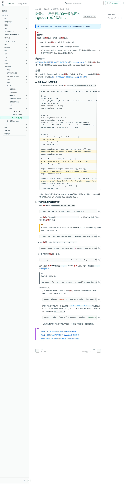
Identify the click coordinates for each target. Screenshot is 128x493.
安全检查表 (13, 89)
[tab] (10, 3)
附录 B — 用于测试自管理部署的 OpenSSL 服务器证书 (60, 335)
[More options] (94, 16)
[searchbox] (84, 3)
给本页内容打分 (112, 14)
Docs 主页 (38, 9)
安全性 (62, 9)
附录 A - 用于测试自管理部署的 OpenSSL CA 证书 (58, 331)
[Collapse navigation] (29, 480)
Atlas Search (8, 31)
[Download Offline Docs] (24, 480)
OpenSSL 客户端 (17, 118)
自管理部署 (54, 9)
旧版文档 (46, 9)
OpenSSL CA (16, 111)
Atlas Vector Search (10, 34)
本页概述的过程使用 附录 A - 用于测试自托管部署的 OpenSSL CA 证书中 (61, 62)
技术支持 (7, 134)
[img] (109, 18)
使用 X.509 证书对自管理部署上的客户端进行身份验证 (60, 339)
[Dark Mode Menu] (123, 3)
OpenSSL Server (17, 114)
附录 (67, 9)
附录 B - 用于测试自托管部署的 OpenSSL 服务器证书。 (69, 77)
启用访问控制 (13, 92)
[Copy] (98, 91)
